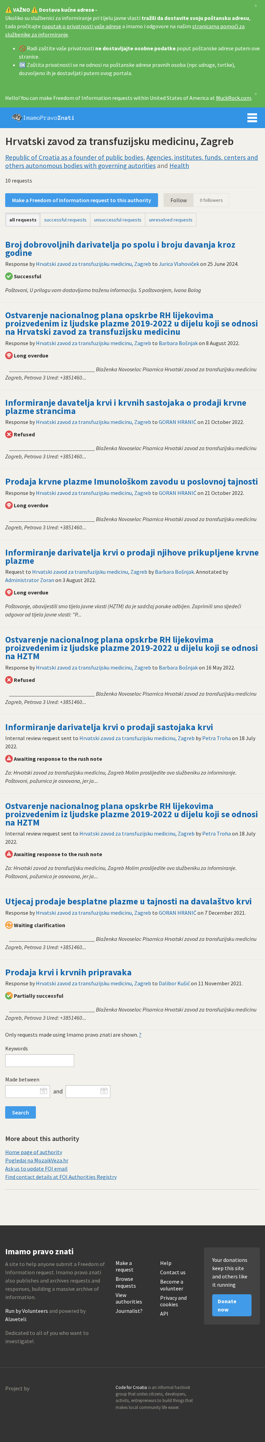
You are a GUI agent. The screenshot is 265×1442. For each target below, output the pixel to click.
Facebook (254, 1389)
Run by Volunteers (26, 1310)
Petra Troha (216, 738)
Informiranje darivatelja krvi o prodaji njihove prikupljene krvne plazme (132, 556)
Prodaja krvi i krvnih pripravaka (68, 972)
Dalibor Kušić (174, 983)
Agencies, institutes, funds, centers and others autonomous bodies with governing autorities (131, 161)
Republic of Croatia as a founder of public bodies (74, 157)
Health (179, 166)
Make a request (125, 1266)
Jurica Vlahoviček (179, 263)
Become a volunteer (171, 1284)
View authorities (129, 1298)
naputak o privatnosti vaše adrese (81, 26)
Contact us (173, 1272)
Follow (178, 200)
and (58, 1091)
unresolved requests (171, 220)
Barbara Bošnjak (178, 343)
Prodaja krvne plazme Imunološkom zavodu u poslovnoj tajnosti (131, 481)
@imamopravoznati (239, 1389)
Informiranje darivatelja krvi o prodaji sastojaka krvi (109, 727)
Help (165, 1263)
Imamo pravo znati (43, 118)
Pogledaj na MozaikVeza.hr (36, 1160)
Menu (252, 117)
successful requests (65, 220)
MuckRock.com (233, 97)
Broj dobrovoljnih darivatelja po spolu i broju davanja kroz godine (120, 248)
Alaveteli (15, 1319)
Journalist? (129, 1311)
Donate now (227, 1305)
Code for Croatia (19, 1404)
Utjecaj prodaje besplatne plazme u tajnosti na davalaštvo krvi (128, 901)
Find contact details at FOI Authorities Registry (61, 1176)
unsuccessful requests (117, 220)
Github (224, 1389)
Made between (22, 1079)
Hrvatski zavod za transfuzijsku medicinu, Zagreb (93, 263)
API (164, 1313)
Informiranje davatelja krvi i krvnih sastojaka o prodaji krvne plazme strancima (125, 406)
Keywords (16, 1048)
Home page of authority (33, 1152)
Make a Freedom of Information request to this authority (81, 200)
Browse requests (126, 1282)
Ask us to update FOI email (36, 1168)
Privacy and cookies (173, 1301)
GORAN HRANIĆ (177, 421)
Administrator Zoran (29, 580)
